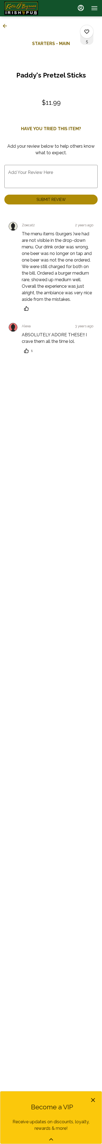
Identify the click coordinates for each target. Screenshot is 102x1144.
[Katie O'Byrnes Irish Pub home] (28, 8)
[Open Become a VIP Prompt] (51, 1139)
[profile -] (81, 8)
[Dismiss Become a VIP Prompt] (93, 1100)
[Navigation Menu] (94, 8)
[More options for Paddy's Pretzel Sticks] (86, 31)
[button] (6, 26)
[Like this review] (28, 308)
